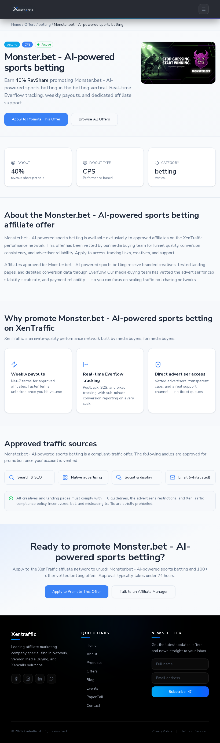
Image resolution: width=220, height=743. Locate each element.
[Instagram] (28, 678)
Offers (29, 24)
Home (16, 24)
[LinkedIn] (40, 678)
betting (45, 24)
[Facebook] (16, 678)
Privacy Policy (162, 731)
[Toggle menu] (204, 9)
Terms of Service (193, 731)
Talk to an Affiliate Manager (143, 591)
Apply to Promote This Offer (36, 119)
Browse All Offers (94, 119)
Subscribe (177, 691)
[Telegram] (51, 678)
